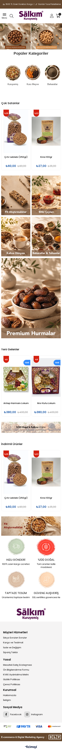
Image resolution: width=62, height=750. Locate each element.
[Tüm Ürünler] (31, 427)
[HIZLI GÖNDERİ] (15, 547)
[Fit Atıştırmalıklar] (15, 195)
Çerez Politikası (11, 684)
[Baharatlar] (46, 237)
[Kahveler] (15, 237)
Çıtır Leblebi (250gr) (16, 497)
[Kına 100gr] (17, 131)
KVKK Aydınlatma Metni (16, 674)
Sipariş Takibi (10, 652)
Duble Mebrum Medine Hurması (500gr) (47, 159)
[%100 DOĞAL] (46, 547)
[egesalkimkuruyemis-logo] (31, 614)
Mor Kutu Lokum (44, 403)
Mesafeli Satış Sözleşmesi (17, 665)
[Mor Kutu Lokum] (44, 377)
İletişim (7, 700)
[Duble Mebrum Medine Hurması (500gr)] (47, 131)
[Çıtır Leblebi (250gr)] (16, 472)
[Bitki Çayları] (46, 195)
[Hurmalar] (31, 298)
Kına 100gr (17, 157)
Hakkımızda (9, 695)
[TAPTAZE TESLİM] (15, 580)
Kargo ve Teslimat (13, 642)
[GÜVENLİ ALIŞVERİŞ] (46, 580)
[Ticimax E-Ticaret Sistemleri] (31, 747)
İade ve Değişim (12, 647)
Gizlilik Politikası (11, 679)
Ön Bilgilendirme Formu (16, 669)
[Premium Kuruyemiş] (31, 36)
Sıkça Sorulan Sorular (15, 637)
